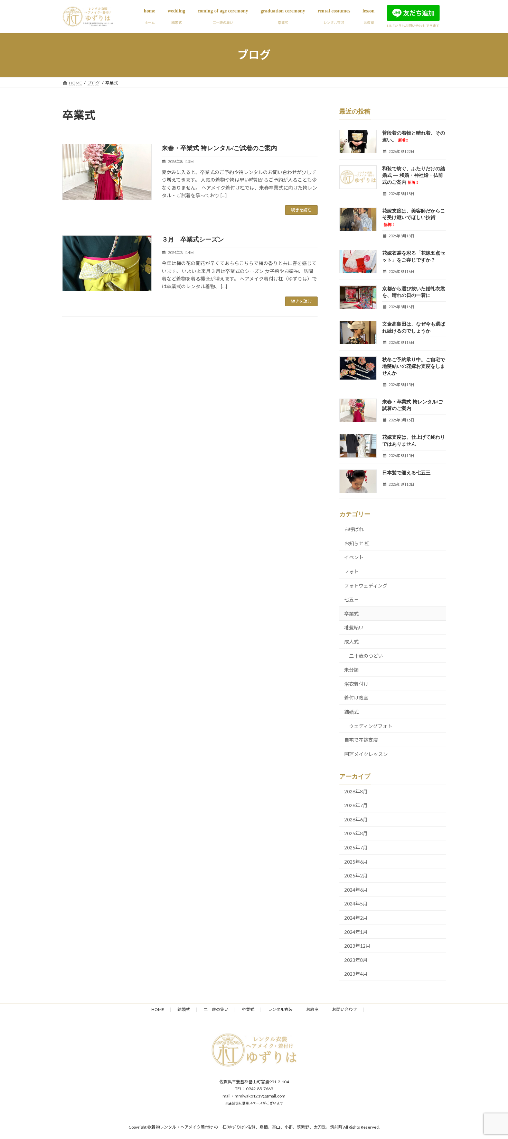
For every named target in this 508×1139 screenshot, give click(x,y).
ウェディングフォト (370, 726)
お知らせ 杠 (356, 543)
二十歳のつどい (366, 655)
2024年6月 (356, 890)
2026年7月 (356, 805)
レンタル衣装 (280, 1009)
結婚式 (351, 712)
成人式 (351, 642)
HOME (157, 1009)
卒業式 (351, 614)
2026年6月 (356, 819)
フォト (351, 571)
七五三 (351, 599)
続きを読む (301, 209)
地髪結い (354, 627)
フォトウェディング (365, 585)
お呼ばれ (354, 529)
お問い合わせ (344, 1009)
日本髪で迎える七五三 (406, 472)
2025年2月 (356, 875)
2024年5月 (356, 903)
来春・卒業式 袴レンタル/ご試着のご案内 (219, 148)
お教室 (312, 1009)
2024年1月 (356, 932)
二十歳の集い (216, 1009)
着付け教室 (356, 698)
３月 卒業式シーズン (193, 239)
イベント (354, 557)
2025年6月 (356, 861)
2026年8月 (356, 791)
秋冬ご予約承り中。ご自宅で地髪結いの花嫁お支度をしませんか (413, 366)
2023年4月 (356, 974)
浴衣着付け (356, 684)
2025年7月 (356, 847)
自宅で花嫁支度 (361, 740)
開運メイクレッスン (366, 754)
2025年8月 (356, 833)
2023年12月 (357, 946)
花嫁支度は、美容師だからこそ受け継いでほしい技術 (413, 217)
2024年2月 (356, 918)
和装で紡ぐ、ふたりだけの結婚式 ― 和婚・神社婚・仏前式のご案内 (413, 175)
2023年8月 (356, 960)
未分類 (351, 670)
